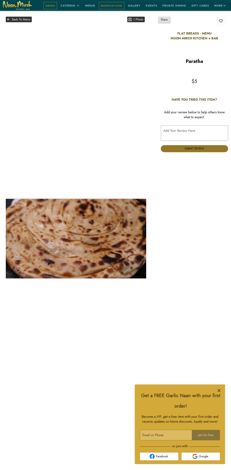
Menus (90, 6)
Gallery (134, 6)
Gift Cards (200, 6)
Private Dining (174, 6)
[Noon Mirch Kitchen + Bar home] (19, 5)
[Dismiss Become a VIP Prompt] (219, 390)
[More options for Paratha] (221, 21)
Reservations (111, 6)
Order (50, 6)
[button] (70, 5)
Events (151, 6)
